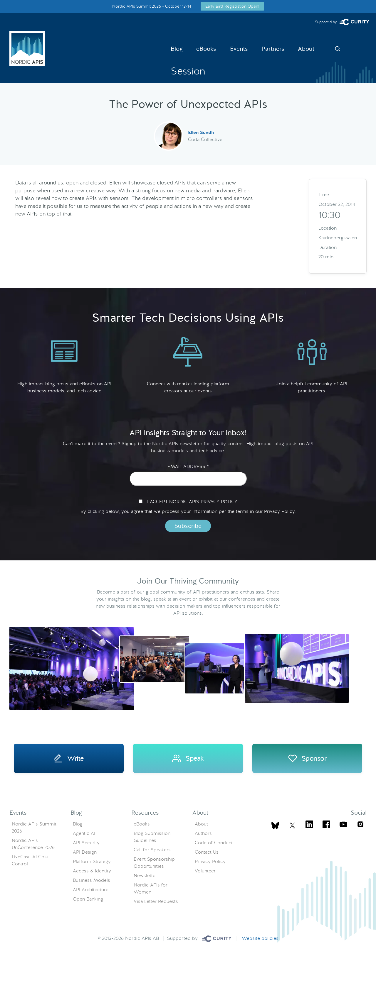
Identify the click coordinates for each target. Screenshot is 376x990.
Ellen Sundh (201, 132)
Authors (203, 833)
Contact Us (207, 852)
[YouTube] (343, 825)
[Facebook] (326, 825)
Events (239, 48)
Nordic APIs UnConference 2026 (33, 843)
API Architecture (90, 889)
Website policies (260, 938)
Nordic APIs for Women (150, 888)
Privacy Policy (210, 861)
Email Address (188, 466)
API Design (85, 852)
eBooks (206, 48)
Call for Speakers (152, 850)
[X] (275, 825)
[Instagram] (360, 825)
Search (337, 48)
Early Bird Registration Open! (232, 6)
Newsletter (145, 875)
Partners (272, 48)
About (306, 48)
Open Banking (88, 899)
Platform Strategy (92, 861)
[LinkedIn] (309, 825)
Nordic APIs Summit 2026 (34, 827)
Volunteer (205, 871)
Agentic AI (84, 833)
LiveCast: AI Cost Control (30, 860)
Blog (177, 48)
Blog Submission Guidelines (152, 836)
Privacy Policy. (280, 511)
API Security (86, 843)
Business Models (91, 880)
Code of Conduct (214, 843)
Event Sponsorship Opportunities (154, 862)
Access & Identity (92, 871)
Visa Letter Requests (156, 901)
